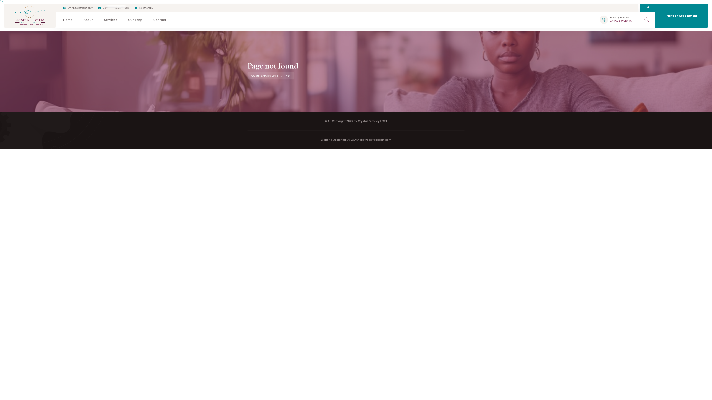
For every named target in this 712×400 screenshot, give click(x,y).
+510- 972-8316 (621, 21)
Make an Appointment (682, 15)
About (88, 20)
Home (67, 20)
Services (110, 20)
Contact (159, 20)
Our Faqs (135, 20)
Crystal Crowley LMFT (373, 121)
